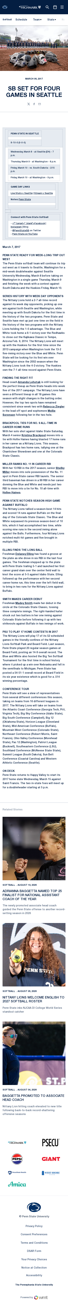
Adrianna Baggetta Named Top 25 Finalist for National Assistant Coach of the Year (32, 895)
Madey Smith (24, 603)
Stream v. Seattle (43, 193)
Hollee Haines (11, 493)
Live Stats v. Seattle (21, 193)
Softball (9, 885)
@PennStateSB (20, 231)
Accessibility (34, 1275)
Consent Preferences (34, 1234)
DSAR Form (34, 1251)
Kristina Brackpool (34, 435)
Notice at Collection (34, 1268)
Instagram (16, 227)
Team (36, 20)
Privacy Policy (34, 1226)
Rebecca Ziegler (54, 407)
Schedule (21, 20)
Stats (50, 20)
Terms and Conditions (34, 1243)
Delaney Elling (24, 554)
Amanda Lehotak (29, 382)
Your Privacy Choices (34, 1259)
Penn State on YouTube (25, 234)
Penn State (25, 200)
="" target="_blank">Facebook (28, 223)
